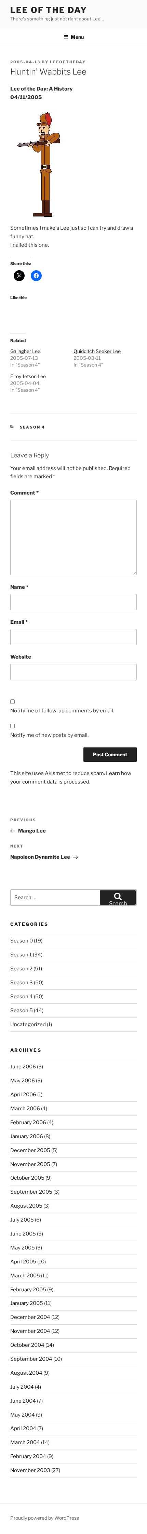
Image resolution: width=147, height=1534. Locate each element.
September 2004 (31, 1359)
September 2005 (31, 1192)
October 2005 (27, 1178)
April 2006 (23, 1095)
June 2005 (23, 1234)
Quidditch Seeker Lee (97, 351)
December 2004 (30, 1317)
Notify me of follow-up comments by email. (62, 711)
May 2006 (22, 1081)
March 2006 (25, 1108)
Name (19, 587)
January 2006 (26, 1136)
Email (19, 622)
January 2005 (26, 1303)
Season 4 (32, 427)
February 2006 (28, 1122)
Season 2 (21, 969)
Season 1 (21, 955)
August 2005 (26, 1206)
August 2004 (26, 1373)
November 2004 (30, 1331)
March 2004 (25, 1442)
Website (20, 657)
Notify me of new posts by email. (49, 735)
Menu (77, 37)
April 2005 (23, 1262)
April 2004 (23, 1428)
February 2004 (28, 1456)
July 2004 (22, 1387)
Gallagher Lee (25, 351)
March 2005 (25, 1276)
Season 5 (21, 1010)
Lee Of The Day (48, 10)
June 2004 (23, 1401)
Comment (24, 493)
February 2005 (28, 1290)
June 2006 (23, 1067)
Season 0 (21, 941)
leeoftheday (68, 62)
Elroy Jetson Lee (28, 376)
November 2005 (30, 1164)
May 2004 (22, 1415)
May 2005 (22, 1248)
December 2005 (30, 1150)
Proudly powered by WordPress (44, 1518)
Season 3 (21, 983)
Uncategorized (28, 1024)
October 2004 (27, 1345)
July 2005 (22, 1220)
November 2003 (30, 1470)
